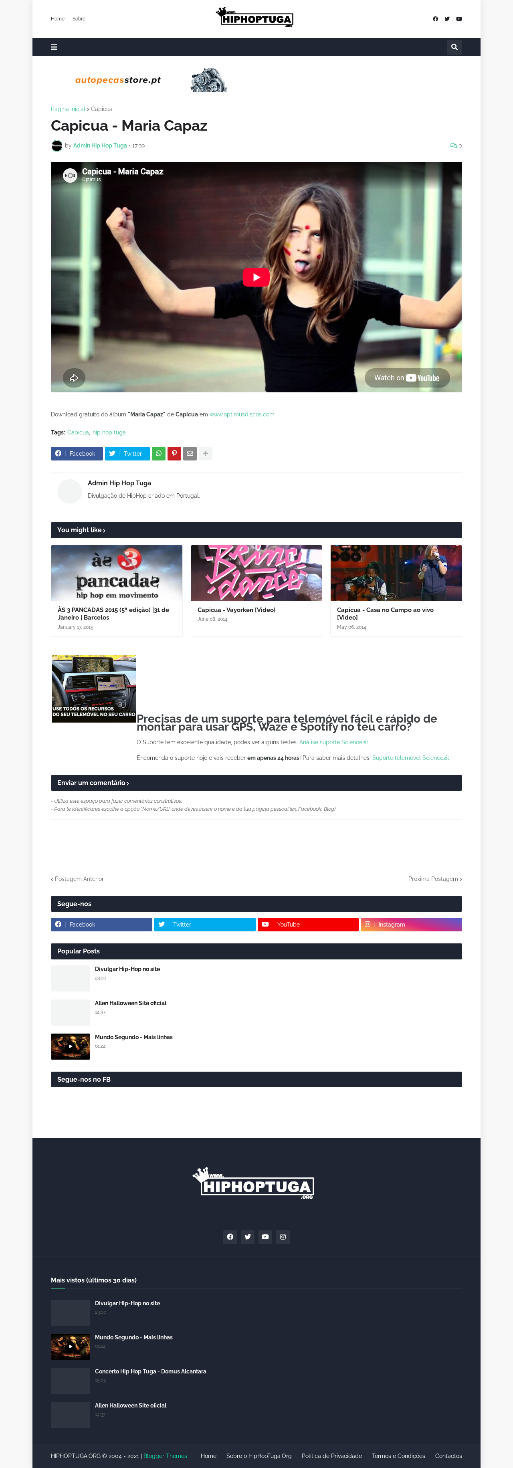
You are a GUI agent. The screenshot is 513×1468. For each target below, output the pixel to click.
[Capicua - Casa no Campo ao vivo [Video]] (396, 573)
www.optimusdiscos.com (242, 414)
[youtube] (459, 19)
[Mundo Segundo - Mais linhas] (70, 1047)
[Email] (190, 453)
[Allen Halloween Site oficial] (70, 1013)
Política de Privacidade (332, 1456)
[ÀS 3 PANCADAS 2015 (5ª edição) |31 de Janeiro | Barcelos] (116, 573)
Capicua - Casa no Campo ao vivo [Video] (385, 614)
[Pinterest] (174, 453)
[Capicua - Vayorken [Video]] (256, 573)
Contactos (448, 1456)
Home (58, 19)
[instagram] (283, 1237)
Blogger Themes (165, 1456)
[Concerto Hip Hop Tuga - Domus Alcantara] (70, 1381)
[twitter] (447, 19)
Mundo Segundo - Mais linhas (134, 1037)
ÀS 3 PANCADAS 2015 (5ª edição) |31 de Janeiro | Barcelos (113, 614)
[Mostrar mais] (205, 453)
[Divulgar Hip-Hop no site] (70, 978)
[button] (54, 47)
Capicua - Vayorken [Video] (237, 610)
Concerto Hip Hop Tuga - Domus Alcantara (150, 1371)
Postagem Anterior (79, 879)
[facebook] (435, 19)
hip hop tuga (109, 432)
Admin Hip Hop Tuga (119, 483)
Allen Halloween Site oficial (130, 1003)
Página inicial (68, 109)
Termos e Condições (398, 1456)
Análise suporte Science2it (333, 742)
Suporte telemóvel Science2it (410, 758)
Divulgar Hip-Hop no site (127, 969)
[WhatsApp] (159, 453)
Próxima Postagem (433, 879)
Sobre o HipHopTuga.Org (259, 1456)
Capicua (102, 109)
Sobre (79, 19)
